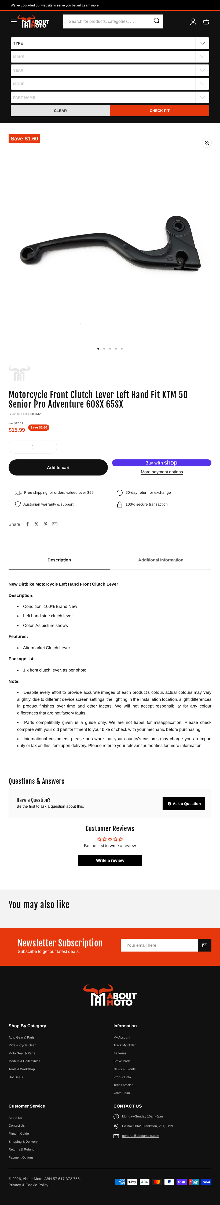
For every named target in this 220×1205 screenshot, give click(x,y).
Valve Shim (121, 1093)
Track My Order (124, 1045)
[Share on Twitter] (36, 524)
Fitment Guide (19, 1133)
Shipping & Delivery (23, 1142)
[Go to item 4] (116, 349)
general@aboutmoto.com (140, 1136)
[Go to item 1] (98, 349)
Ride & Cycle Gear (22, 1045)
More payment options (162, 472)
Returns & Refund (22, 1149)
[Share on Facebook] (27, 524)
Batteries (119, 1053)
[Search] (156, 21)
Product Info (122, 1077)
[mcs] (19, 373)
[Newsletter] (204, 945)
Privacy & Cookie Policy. (29, 1185)
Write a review (110, 860)
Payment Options (21, 1157)
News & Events (124, 1069)
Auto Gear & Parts (22, 1037)
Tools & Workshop (22, 1069)
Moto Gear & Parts (22, 1053)
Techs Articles (123, 1085)
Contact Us (17, 1125)
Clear (60, 110)
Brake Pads (121, 1061)
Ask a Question (186, 803)
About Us (15, 1118)
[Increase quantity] (49, 447)
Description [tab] (59, 560)
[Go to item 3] (110, 349)
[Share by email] (54, 524)
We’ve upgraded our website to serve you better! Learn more (55, 5)
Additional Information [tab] (161, 560)
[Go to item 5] (122, 349)
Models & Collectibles (24, 1061)
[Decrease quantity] (16, 447)
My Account (121, 1037)
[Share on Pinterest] (45, 524)
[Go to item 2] (104, 349)
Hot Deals (16, 1077)
